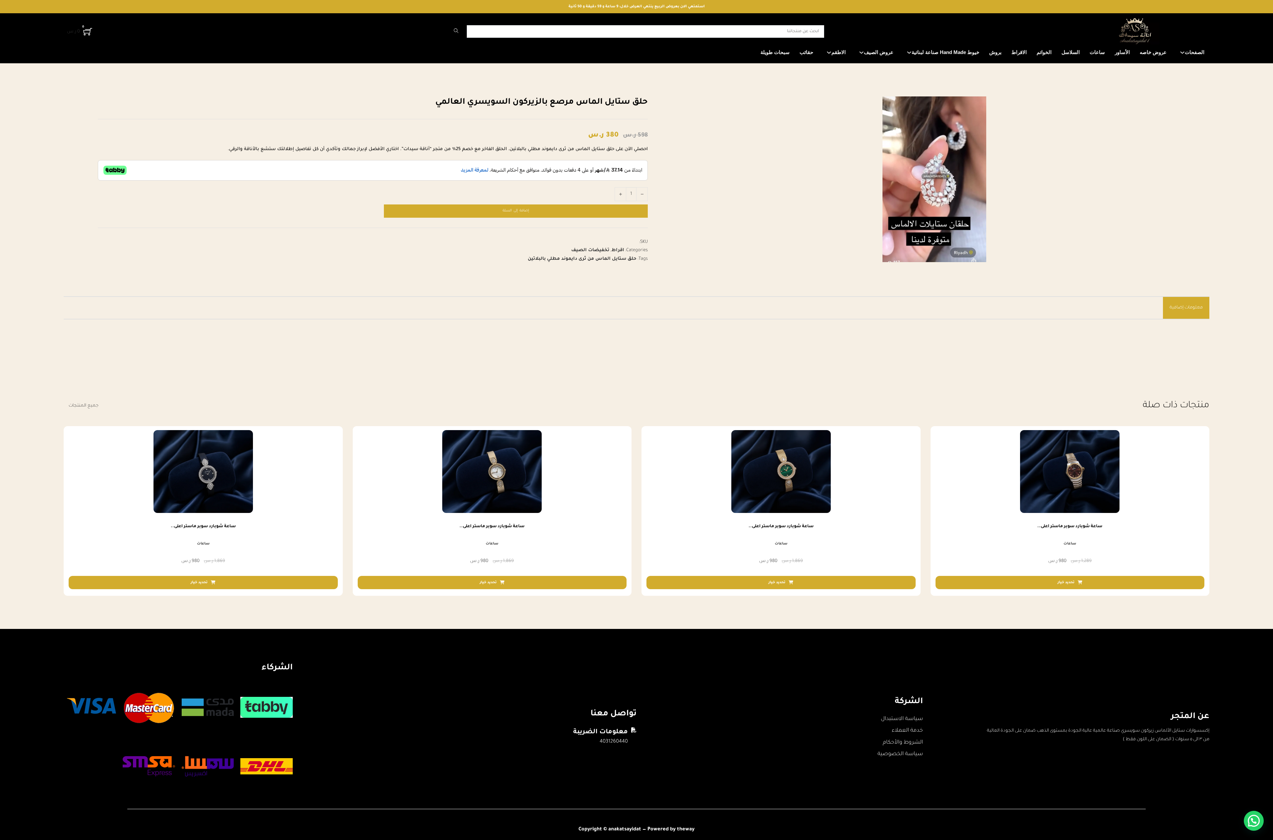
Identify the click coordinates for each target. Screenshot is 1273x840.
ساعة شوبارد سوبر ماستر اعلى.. (1069, 526)
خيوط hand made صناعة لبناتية (945, 52)
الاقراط (1019, 52)
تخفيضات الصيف (590, 250)
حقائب (806, 52)
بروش (995, 52)
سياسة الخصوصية (900, 754)
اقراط (617, 250)
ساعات (1097, 52)
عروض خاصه (1153, 52)
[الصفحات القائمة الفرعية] (1182, 52)
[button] (1254, 821)
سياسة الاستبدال (902, 719)
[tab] (1186, 308)
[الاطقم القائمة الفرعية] (828, 52)
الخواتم (1044, 52)
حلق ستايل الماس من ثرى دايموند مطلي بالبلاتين (582, 258)
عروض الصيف (878, 52)
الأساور (1122, 52)
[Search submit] (456, 31)
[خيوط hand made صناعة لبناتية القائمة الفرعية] (909, 52)
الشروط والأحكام (903, 743)
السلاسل (1070, 52)
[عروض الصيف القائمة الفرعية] (861, 52)
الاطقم (838, 52)
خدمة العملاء (907, 731)
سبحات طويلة (775, 52)
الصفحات (1194, 52)
